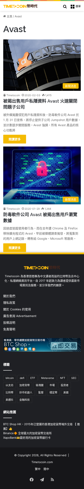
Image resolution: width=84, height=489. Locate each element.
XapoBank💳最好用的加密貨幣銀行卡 (27, 437)
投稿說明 (9, 322)
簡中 (46, 469)
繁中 (37, 469)
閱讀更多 (15, 139)
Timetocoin (13, 95)
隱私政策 (9, 302)
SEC (73, 378)
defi (22, 378)
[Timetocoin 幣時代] (20, 6)
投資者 (64, 385)
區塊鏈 (40, 385)
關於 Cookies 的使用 (17, 309)
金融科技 (24, 399)
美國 (65, 392)
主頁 (9, 16)
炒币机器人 (25, 392)
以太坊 (9, 385)
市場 (52, 385)
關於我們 (9, 296)
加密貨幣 (24, 385)
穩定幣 (53, 392)
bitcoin (10, 378)
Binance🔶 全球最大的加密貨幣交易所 (27, 433)
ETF (32, 378)
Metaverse (47, 378)
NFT (62, 378)
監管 (41, 392)
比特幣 (9, 392)
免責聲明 (9, 329)
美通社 (9, 399)
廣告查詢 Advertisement (20, 316)
